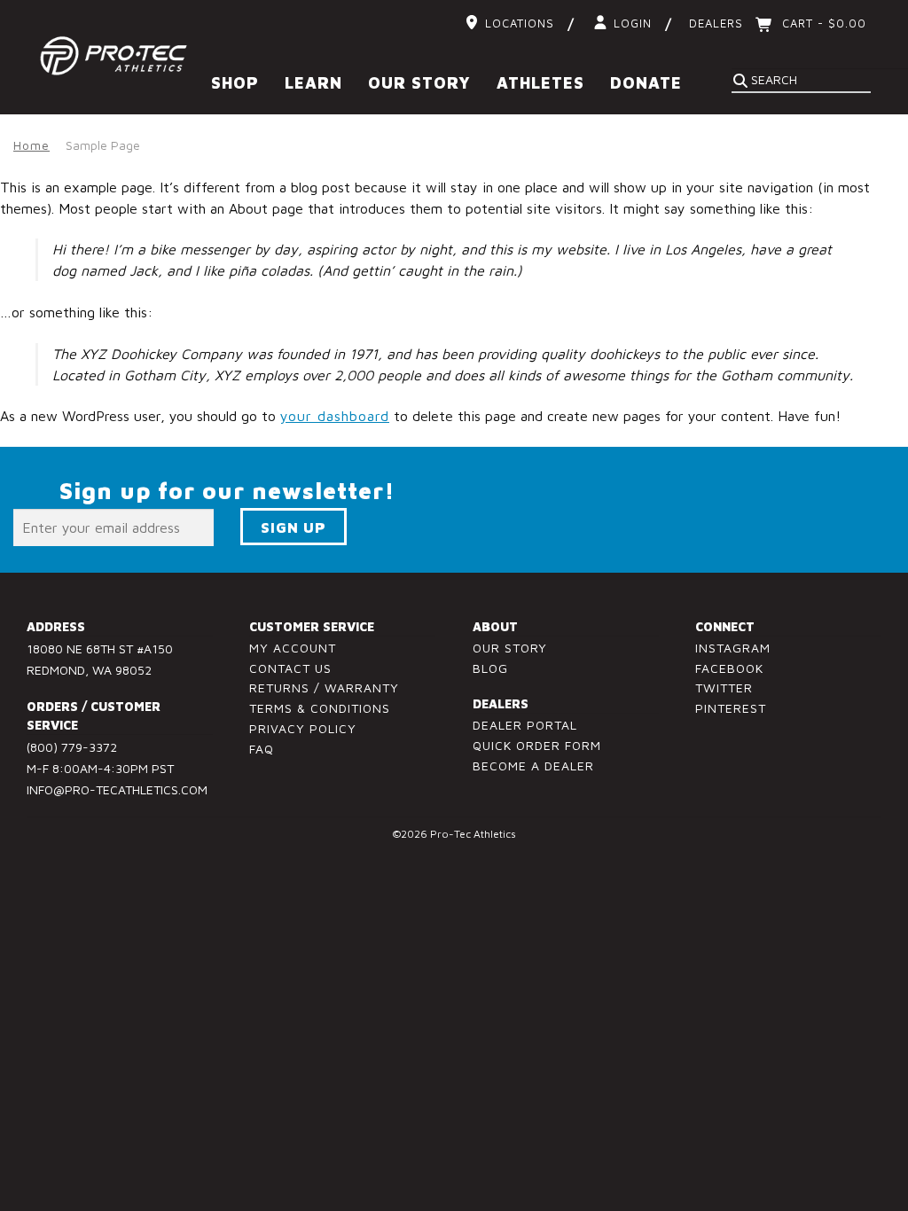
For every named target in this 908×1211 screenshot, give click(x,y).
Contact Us (290, 668)
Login (633, 23)
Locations (519, 23)
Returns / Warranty (324, 687)
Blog (490, 668)
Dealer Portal (525, 724)
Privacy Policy (302, 728)
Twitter (724, 687)
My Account (292, 647)
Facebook (729, 668)
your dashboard (334, 416)
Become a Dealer (533, 765)
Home (31, 144)
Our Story (510, 647)
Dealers (716, 23)
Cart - (822, 23)
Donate (646, 83)
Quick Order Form (537, 745)
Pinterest (730, 707)
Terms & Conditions (319, 707)
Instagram (733, 647)
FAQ (261, 748)
